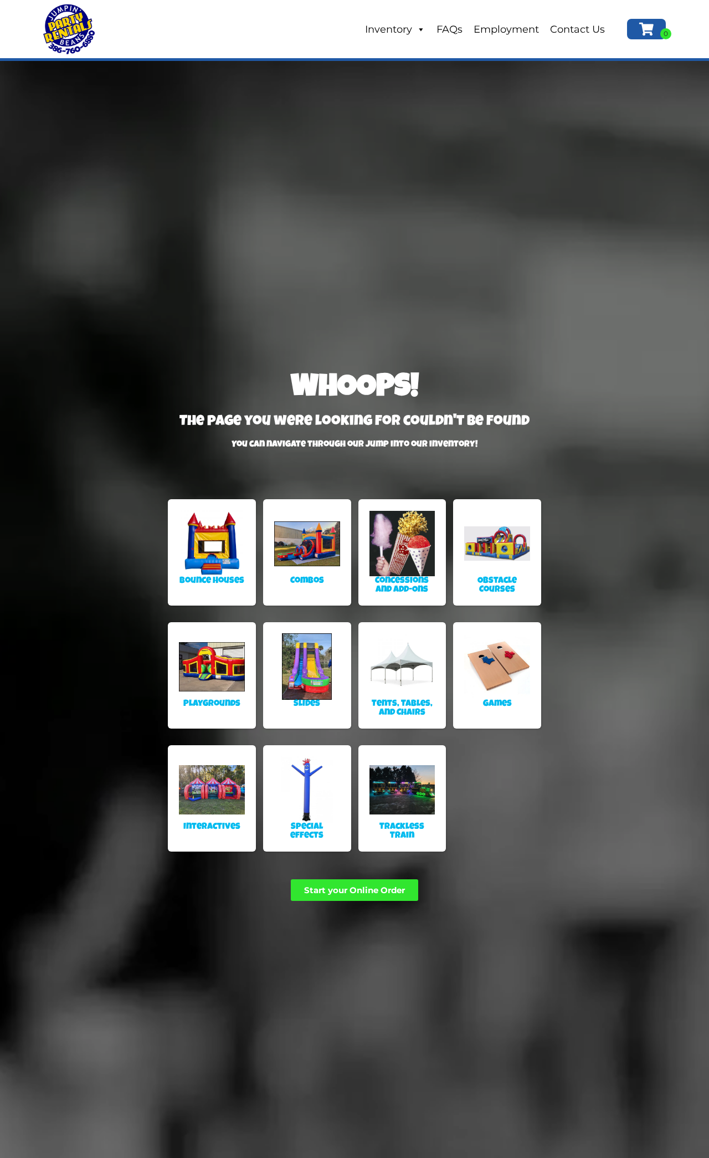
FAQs (449, 29)
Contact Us (577, 29)
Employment (506, 29)
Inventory (388, 29)
